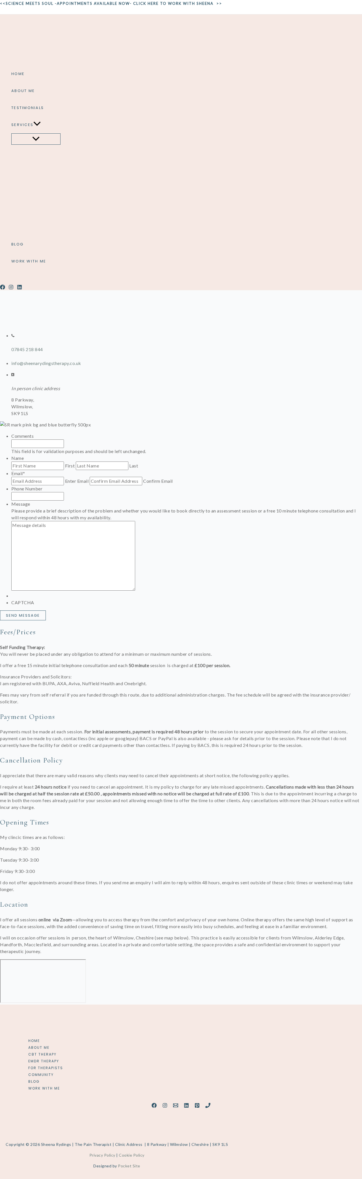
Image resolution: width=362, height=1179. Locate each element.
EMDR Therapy (43, 1061)
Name (17, 458)
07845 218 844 (27, 349)
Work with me (44, 1088)
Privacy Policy (102, 1155)
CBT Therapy (42, 1054)
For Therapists (45, 1067)
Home (34, 1040)
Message (20, 504)
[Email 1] (175, 1106)
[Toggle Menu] (36, 139)
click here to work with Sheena (173, 3)
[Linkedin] (19, 288)
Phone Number (26, 488)
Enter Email (77, 481)
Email (18, 473)
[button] (37, 124)
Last (133, 465)
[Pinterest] (197, 1106)
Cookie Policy (132, 1155)
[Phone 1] (207, 1106)
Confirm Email (158, 481)
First (70, 465)
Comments (22, 436)
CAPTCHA (22, 602)
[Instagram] (11, 288)
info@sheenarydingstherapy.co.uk (46, 363)
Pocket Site (129, 1165)
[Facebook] (2, 288)
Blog (34, 1081)
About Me (38, 1047)
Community (41, 1074)
